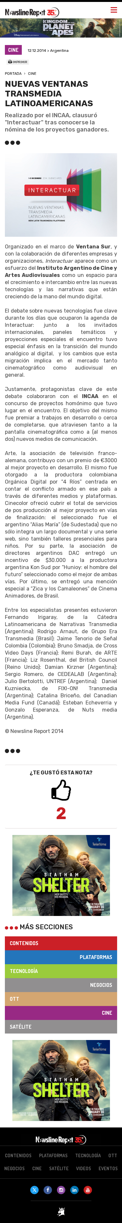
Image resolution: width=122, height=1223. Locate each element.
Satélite (21, 1026)
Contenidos (24, 943)
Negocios (101, 985)
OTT (14, 999)
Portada (13, 74)
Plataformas (96, 957)
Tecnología (24, 971)
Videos (83, 1168)
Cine (32, 74)
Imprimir (19, 62)
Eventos (108, 1168)
